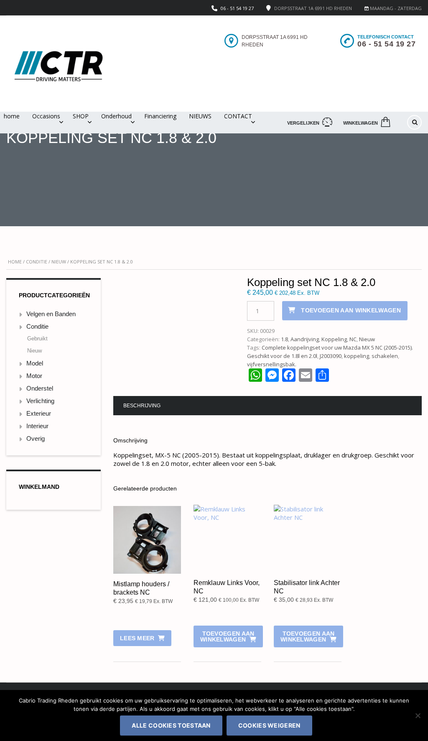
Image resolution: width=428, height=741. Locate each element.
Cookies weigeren (269, 725)
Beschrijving (141, 406)
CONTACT (238, 116)
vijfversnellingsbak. (271, 364)
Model (34, 363)
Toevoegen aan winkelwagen (351, 310)
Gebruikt (37, 338)
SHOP (81, 116)
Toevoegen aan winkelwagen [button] (227, 636)
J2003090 (330, 356)
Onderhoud (116, 116)
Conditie (36, 261)
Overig (35, 438)
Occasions (46, 116)
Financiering (160, 116)
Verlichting (40, 400)
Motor (34, 375)
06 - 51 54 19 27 (237, 8)
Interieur (37, 425)
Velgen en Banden (51, 313)
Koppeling (334, 339)
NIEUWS (200, 116)
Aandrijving (304, 339)
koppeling (356, 356)
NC (353, 339)
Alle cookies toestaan (171, 725)
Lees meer (137, 638)
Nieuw (58, 261)
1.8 (284, 339)
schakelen (385, 356)
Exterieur (38, 413)
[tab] (142, 405)
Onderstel (39, 388)
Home (15, 261)
